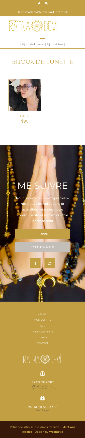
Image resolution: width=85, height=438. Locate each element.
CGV (42, 325)
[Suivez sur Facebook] (39, 4)
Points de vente (42, 331)
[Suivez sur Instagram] (46, 4)
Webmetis (56, 431)
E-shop (42, 313)
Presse (42, 337)
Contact (42, 343)
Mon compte (42, 319)
